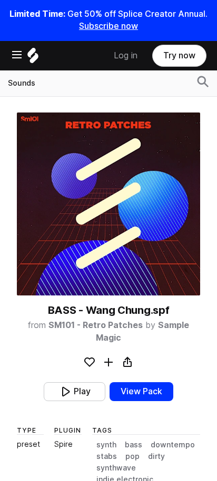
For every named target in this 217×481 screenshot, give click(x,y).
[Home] (32, 58)
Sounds (21, 83)
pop (132, 456)
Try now (179, 55)
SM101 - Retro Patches (95, 325)
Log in (125, 55)
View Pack (141, 391)
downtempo (173, 445)
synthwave (116, 468)
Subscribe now (108, 26)
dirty (156, 456)
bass (133, 445)
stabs (106, 456)
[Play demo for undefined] (108, 204)
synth (106, 445)
